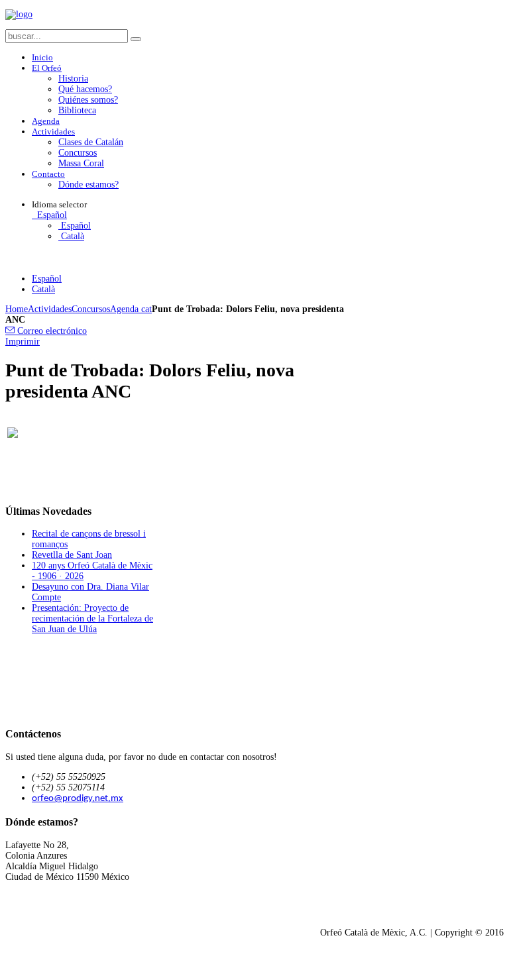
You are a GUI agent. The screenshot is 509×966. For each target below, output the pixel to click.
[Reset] (136, 39)
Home (16, 309)
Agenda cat (131, 309)
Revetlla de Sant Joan (72, 555)
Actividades (50, 309)
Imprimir (22, 342)
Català (71, 236)
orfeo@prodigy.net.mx (77, 799)
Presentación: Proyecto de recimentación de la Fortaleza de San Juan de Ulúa (92, 618)
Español (50, 215)
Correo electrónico (51, 331)
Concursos (91, 309)
